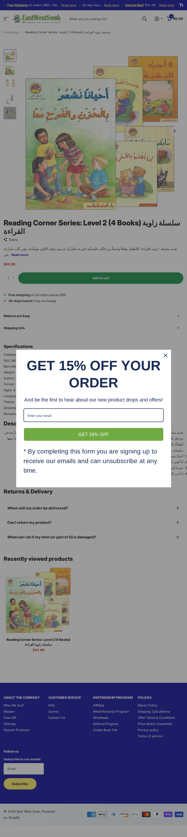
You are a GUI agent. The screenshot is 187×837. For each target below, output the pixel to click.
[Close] (165, 355)
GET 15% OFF (93, 434)
